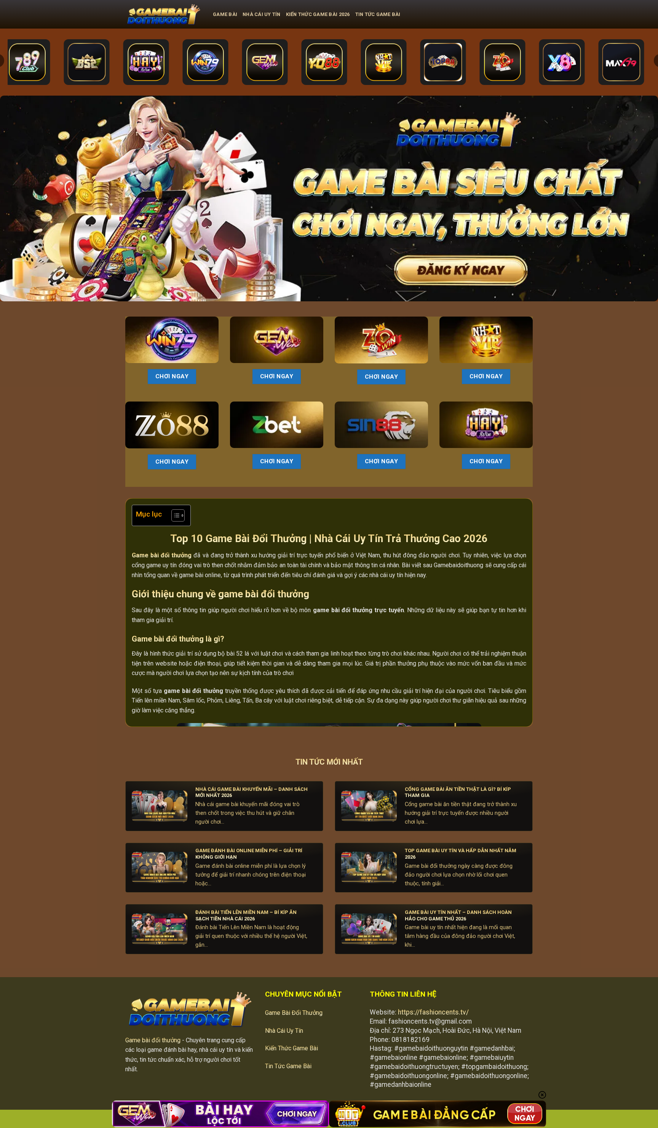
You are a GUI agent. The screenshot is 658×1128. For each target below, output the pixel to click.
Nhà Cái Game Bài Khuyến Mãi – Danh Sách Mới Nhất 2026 (251, 792)
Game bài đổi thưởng (152, 1040)
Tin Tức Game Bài (378, 14)
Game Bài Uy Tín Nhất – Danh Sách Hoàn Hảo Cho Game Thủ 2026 (458, 915)
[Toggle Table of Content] (174, 515)
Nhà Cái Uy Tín (262, 14)
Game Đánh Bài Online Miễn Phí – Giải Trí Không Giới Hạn (248, 854)
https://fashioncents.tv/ (433, 1012)
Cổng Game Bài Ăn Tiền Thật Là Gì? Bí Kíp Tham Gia (458, 792)
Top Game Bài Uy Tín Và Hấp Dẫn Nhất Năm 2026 (460, 854)
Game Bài (225, 14)
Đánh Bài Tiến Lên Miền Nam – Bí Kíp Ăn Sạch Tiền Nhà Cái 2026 (246, 915)
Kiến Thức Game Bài (291, 1048)
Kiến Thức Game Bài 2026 (318, 14)
